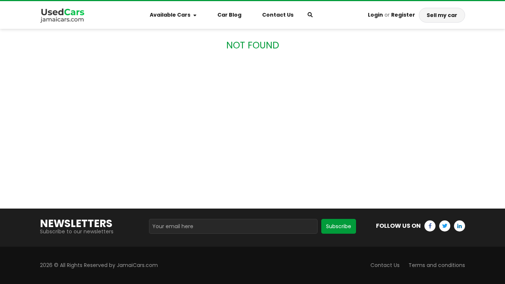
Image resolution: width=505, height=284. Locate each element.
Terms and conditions (437, 265)
